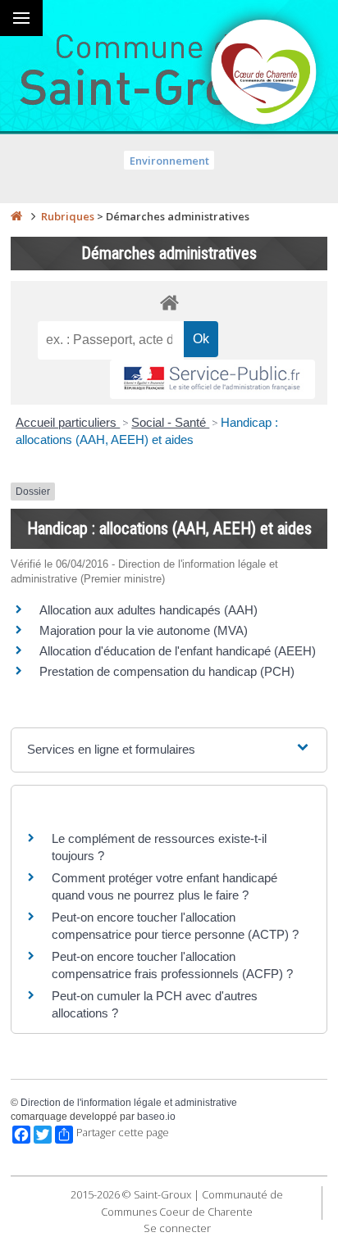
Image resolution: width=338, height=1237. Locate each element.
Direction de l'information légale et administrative (129, 1102)
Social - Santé (170, 422)
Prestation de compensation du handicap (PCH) (167, 671)
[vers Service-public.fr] (212, 380)
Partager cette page (122, 1133)
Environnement (169, 160)
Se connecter (177, 1228)
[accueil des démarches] (169, 302)
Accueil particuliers (68, 422)
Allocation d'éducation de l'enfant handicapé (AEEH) (177, 651)
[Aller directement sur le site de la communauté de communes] (264, 73)
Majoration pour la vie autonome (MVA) (143, 630)
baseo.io (156, 1116)
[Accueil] (16, 216)
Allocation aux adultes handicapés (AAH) (148, 610)
